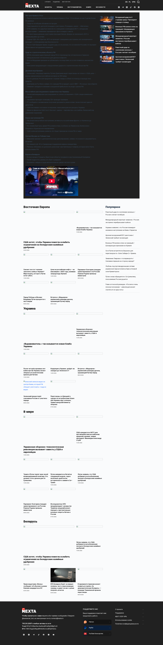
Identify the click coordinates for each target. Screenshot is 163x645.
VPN (133, 2)
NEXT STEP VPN (66, 1)
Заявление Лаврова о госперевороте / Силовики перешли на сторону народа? (120, 260)
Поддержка (56, 1)
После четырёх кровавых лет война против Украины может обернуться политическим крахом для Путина (34, 372)
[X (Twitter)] (127, 7)
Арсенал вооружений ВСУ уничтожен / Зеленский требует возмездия (120, 236)
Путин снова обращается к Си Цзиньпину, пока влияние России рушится (121, 278)
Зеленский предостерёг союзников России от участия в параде (35, 398)
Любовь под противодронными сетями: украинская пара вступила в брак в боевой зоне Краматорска (121, 268)
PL (130, 2)
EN (126, 2)
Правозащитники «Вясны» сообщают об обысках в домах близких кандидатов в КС (35, 586)
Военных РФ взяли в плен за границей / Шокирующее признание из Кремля (120, 244)
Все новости (100, 7)
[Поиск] (138, 2)
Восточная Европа (74, 7)
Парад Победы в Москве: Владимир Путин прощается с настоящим (34, 299)
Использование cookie (123, 620)
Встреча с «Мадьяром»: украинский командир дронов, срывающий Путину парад (62, 299)
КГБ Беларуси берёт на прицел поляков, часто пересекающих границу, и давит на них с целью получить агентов (62, 587)
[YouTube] (119, 7)
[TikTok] (131, 7)
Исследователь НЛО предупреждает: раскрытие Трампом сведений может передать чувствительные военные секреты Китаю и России (61, 509)
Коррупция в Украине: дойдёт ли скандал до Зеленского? (63, 370)
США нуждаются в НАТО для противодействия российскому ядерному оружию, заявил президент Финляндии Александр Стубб (88, 436)
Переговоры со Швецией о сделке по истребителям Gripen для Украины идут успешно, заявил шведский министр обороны (62, 400)
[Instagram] (139, 7)
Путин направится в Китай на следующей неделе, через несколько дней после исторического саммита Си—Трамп (61, 478)
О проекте (48, 1)
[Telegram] (123, 7)
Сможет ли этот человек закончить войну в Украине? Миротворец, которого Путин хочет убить (34, 273)
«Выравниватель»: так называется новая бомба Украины (89, 229)
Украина (60, 7)
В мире (88, 7)
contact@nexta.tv (57, 618)
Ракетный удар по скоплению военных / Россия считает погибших (120, 213)
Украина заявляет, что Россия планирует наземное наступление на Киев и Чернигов (121, 229)
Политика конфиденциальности (127, 624)
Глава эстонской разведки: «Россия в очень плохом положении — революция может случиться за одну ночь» (122, 287)
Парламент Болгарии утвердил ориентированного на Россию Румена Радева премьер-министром (89, 273)
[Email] (53, 635)
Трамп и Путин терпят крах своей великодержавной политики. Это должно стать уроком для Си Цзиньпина (35, 477)
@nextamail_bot (28, 618)
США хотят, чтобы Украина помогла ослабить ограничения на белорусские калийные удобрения (46, 245)
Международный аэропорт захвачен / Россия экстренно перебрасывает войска (122, 221)
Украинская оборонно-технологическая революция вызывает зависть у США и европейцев (87, 332)
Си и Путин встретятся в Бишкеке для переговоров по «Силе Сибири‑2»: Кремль (121, 252)
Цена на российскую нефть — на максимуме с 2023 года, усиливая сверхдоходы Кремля (63, 272)
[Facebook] (135, 7)
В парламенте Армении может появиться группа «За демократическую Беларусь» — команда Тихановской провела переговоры (89, 588)
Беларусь (48, 7)
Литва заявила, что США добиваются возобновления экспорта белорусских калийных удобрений (90, 477)
